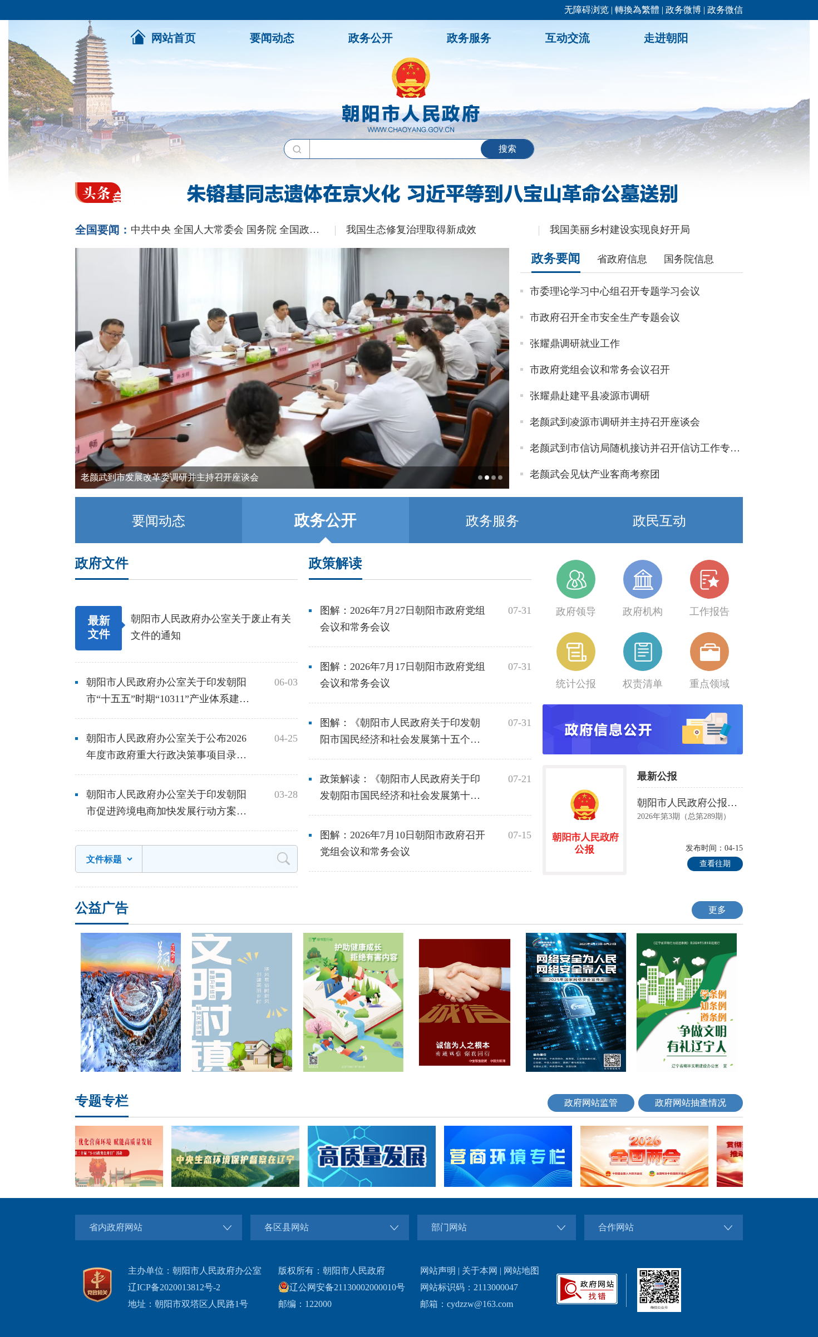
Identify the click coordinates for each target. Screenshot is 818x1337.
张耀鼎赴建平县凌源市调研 (590, 395)
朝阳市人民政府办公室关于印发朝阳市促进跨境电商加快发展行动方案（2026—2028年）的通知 (166, 804)
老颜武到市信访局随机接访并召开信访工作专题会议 (636, 448)
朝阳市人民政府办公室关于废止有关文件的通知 (211, 627)
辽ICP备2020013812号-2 (174, 1287)
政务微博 (683, 9)
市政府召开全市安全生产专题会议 (605, 317)
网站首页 (173, 38)
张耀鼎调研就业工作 (575, 343)
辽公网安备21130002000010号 (347, 1287)
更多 (717, 909)
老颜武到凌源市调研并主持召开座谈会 (615, 422)
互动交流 (567, 38)
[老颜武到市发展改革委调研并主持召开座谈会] (292, 486)
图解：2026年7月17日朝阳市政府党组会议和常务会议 (402, 675)
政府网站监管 (591, 1102)
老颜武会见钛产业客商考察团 (595, 474)
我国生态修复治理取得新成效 (411, 229)
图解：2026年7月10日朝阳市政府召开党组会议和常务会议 (402, 843)
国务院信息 (689, 259)
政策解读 (335, 563)
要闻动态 (272, 38)
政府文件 (102, 563)
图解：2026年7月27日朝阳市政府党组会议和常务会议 (402, 619)
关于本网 (479, 1270)
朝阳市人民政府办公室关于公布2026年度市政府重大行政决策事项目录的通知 (166, 748)
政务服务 (469, 38)
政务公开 (370, 38)
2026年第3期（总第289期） (684, 816)
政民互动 (659, 521)
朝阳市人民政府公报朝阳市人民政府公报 (690, 802)
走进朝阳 (666, 38)
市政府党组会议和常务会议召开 (600, 369)
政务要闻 (555, 258)
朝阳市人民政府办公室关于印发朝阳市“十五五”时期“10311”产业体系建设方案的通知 (167, 692)
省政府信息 (622, 259)
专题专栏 (102, 1101)
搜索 (507, 148)
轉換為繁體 (637, 9)
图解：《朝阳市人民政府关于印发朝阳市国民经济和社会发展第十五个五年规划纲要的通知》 (400, 732)
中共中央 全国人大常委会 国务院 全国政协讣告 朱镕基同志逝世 (233, 229)
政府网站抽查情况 (690, 1102)
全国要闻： (103, 229)
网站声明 (438, 1270)
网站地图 (521, 1270)
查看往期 (715, 863)
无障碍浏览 (586, 9)
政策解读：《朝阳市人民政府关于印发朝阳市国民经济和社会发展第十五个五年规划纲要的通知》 (400, 788)
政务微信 (725, 9)
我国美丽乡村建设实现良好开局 (620, 229)
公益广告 (102, 908)
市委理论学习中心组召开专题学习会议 (615, 291)
